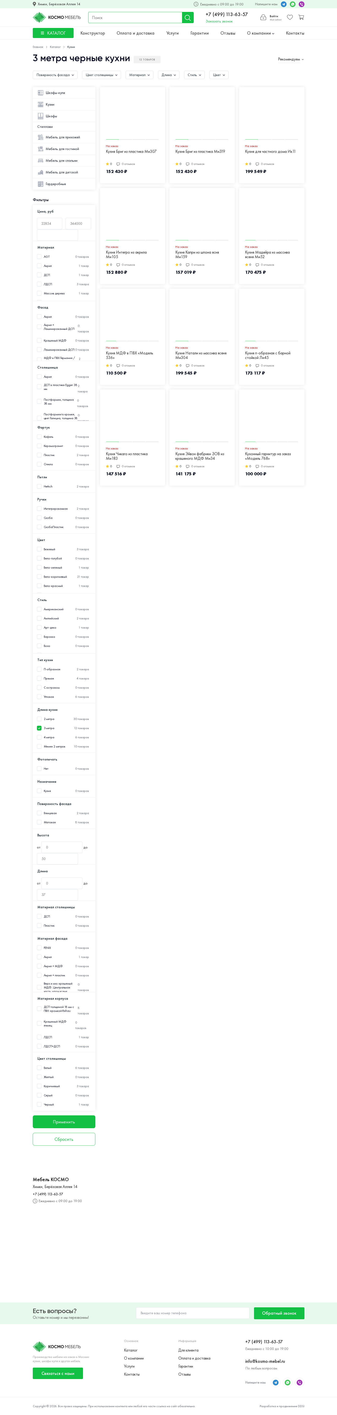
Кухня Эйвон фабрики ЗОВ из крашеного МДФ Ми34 (199, 456)
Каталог (130, 1350)
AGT (47, 257)
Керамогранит (53, 446)
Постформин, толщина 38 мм (59, 401)
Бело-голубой (53, 558)
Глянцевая (50, 813)
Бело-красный (53, 586)
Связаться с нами (57, 1373)
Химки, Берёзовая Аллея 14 (59, 4)
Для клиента (188, 1350)
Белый (48, 1068)
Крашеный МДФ (55, 340)
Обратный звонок (279, 1313)
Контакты (295, 33)
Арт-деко (50, 627)
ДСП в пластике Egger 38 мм (60, 387)
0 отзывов (128, 164)
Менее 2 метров (55, 746)
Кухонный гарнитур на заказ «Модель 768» (268, 456)
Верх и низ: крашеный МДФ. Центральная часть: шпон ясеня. (58, 987)
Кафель (48, 437)
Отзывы (228, 33)
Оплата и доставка (136, 33)
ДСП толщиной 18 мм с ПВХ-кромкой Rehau (59, 1009)
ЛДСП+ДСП (52, 1046)
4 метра (49, 737)
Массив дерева (54, 293)
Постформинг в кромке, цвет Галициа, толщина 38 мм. (61, 418)
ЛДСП (48, 284)
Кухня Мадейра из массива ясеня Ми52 (267, 254)
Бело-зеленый (53, 567)
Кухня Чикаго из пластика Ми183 (127, 456)
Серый (48, 1095)
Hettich (48, 486)
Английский (51, 618)
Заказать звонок (219, 21)
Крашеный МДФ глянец (55, 1023)
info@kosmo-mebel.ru (265, 1361)
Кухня (47, 791)
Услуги (172, 33)
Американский (54, 609)
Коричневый (52, 1086)
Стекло (48, 464)
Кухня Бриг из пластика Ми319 (200, 151)
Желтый (49, 1077)
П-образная (52, 669)
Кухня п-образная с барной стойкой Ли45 (267, 355)
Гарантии (200, 33)
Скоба (48, 518)
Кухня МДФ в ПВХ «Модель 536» (129, 355)
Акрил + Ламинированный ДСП (59, 327)
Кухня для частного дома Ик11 (270, 151)
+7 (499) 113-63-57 (227, 14)
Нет (46, 769)
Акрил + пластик (54, 975)
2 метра (49, 719)
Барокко (49, 637)
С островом (52, 688)
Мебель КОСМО (51, 1179)
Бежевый (49, 549)
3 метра (49, 728)
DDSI (301, 1406)
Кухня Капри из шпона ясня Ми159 (197, 254)
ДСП (47, 275)
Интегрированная (56, 509)
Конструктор (92, 33)
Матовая (50, 822)
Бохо (47, 646)
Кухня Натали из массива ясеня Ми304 (201, 355)
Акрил (48, 266)
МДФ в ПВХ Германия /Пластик (59, 360)
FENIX (47, 948)
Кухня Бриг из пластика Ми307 (131, 151)
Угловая (49, 697)
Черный (49, 1104)
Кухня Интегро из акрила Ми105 (126, 254)
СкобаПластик (54, 527)
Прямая (49, 678)
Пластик (49, 455)
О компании (259, 33)
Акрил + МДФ (53, 966)
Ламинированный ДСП (59, 350)
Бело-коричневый (55, 577)
